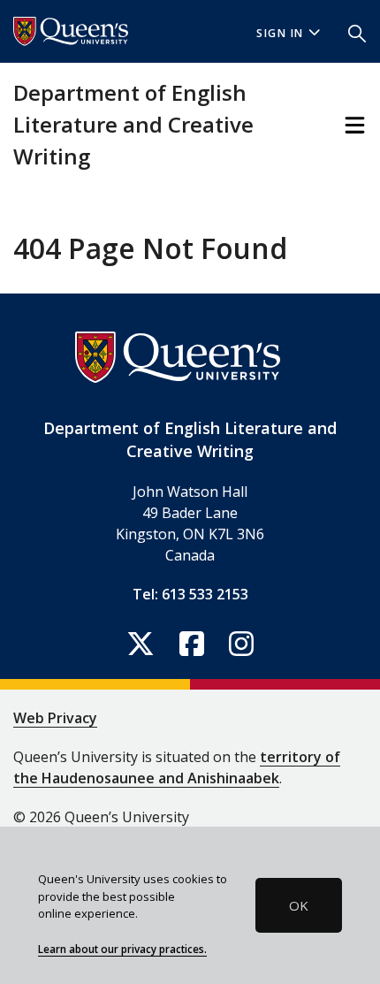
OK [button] (298, 905)
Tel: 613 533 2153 (190, 594)
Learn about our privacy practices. (122, 949)
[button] (357, 32)
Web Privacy (55, 718)
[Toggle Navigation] (355, 125)
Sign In (280, 33)
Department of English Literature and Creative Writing (133, 124)
